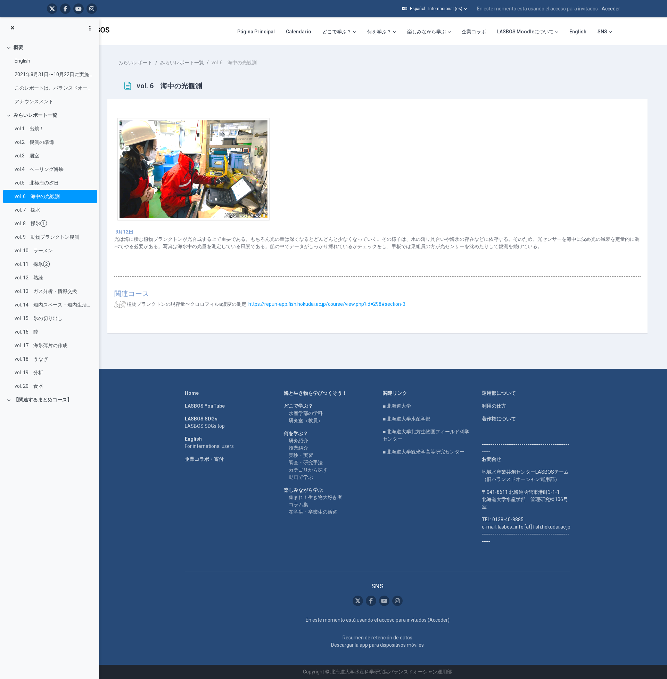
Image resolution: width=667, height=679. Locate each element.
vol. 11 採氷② (32, 264)
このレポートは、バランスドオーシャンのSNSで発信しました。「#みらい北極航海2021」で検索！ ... (54, 88)
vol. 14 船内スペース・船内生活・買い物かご (54, 305)
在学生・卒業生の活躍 (313, 512)
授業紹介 (298, 448)
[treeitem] (49, 74)
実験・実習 (301, 455)
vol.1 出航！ (29, 128)
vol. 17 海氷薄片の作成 (41, 345)
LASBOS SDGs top (205, 426)
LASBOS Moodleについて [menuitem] (525, 31)
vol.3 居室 (27, 155)
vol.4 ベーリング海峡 (39, 169)
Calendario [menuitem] (298, 31)
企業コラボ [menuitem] (474, 31)
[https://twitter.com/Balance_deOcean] (52, 8)
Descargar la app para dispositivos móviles (377, 645)
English (22, 61)
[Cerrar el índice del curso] (12, 28)
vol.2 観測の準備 (34, 142)
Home (192, 393)
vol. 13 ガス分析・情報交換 (46, 291)
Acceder (611, 8)
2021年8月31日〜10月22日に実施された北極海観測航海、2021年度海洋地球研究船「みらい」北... (54, 74)
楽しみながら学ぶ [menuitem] (426, 31)
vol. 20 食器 (29, 386)
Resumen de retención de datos (377, 637)
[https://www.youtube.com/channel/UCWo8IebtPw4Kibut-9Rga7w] (78, 8)
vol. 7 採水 (27, 210)
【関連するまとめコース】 (43, 399)
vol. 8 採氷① (31, 223)
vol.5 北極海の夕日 (37, 183)
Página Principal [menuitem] (256, 31)
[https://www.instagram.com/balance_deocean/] (92, 8)
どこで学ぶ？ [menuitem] (337, 31)
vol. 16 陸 (26, 332)
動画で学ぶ (301, 477)
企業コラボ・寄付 (204, 459)
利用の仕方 (494, 406)
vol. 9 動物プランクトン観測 (47, 237)
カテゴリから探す (308, 470)
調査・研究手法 (306, 462)
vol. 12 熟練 (29, 277)
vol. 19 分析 (29, 372)
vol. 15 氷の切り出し (39, 318)
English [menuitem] (577, 31)
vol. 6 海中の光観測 (37, 196)
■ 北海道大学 (397, 406)
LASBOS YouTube (205, 406)
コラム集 (298, 504)
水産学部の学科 (306, 413)
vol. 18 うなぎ (31, 359)
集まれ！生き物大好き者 (315, 497)
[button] (434, 8)
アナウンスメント (34, 101)
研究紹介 (298, 440)
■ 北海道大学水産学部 (406, 419)
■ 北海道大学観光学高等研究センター (423, 452)
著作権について (499, 419)
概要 (18, 47)
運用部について (499, 393)
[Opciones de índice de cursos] (90, 28)
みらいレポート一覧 (35, 115)
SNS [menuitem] (602, 31)
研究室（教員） (306, 420)
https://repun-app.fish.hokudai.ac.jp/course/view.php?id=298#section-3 (326, 304)
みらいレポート (135, 62)
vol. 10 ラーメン (34, 250)
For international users (209, 446)
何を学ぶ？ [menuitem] (379, 31)
